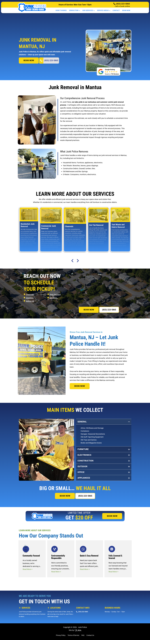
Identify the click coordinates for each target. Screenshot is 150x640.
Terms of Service (73, 635)
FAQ (82, 635)
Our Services (87, 10)
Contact (116, 10)
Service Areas (103, 10)
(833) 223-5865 (123, 4)
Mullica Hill (30, 301)
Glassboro (30, 298)
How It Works (61, 10)
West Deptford (55, 294)
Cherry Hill (30, 294)
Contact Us (90, 635)
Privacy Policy (60, 635)
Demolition (73, 10)
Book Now (126, 10)
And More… (53, 298)
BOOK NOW (29, 60)
